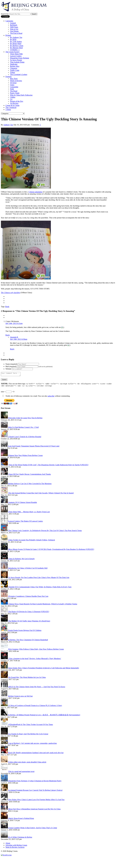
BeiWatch (13, 25)
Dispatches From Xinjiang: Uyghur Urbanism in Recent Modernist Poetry (34, 781)
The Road (13, 91)
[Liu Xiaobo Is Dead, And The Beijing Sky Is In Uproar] (4, 734)
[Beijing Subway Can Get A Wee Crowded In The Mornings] (4, 484)
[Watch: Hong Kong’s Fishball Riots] (4, 818)
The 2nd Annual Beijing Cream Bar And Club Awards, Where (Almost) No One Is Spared (41, 493)
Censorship (14, 87)
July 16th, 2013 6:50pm (18, 339)
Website (8, 369)
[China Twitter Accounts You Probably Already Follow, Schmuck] (4, 540)
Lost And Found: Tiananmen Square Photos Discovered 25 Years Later (33, 446)
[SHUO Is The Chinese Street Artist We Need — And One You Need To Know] (4, 687)
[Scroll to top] (6, 855)
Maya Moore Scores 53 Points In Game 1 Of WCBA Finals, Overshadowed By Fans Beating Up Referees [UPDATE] (51, 549)
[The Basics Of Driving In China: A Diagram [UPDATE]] (4, 612)
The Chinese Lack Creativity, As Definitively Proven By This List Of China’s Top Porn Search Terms (45, 530)
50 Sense (13, 83)
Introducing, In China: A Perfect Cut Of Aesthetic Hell (27, 568)
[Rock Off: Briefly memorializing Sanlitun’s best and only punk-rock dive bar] (4, 753)
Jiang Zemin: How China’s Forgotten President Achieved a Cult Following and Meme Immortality (43, 668)
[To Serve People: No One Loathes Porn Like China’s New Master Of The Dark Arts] (4, 577)
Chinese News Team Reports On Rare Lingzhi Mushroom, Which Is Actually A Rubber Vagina (42, 604)
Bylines (8, 35)
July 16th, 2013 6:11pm (14, 323)
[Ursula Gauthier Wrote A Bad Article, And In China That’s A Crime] (4, 828)
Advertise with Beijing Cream (16, 845)
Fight (12, 89)
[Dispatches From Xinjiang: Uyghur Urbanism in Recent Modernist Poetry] (4, 781)
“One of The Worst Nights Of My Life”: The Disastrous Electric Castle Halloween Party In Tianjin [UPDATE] (48, 465)
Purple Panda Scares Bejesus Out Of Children (24, 630)
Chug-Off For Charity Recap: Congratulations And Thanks (29, 474)
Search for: (5, 14)
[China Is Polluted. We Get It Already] (4, 559)
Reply (7, 335)
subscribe (51, 396)
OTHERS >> (15, 50)
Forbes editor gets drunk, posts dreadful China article (27, 762)
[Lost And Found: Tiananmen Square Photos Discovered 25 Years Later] (4, 446)
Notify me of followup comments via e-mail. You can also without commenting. (37, 396)
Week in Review (16, 81)
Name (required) (11, 364)
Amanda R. (14, 337)
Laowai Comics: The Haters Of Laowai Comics (25, 521)
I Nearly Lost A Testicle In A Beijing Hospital (24, 437)
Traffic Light (14, 70)
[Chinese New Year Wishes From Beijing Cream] (4, 455)
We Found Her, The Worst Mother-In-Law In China (27, 677)
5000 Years (14, 27)
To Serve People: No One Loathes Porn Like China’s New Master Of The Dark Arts (38, 577)
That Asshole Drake (17, 62)
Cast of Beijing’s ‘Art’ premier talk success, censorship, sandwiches (32, 743)
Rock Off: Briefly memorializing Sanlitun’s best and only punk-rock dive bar (36, 753)
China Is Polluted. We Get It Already (21, 559)
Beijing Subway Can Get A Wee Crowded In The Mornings (30, 484)
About (7, 843)
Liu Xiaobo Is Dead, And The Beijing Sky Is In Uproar (28, 734)
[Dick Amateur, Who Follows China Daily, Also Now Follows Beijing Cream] (4, 649)
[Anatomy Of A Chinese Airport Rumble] (4, 502)
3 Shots (8, 109)
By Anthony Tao (16, 37)
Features (8, 77)
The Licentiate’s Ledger (18, 74)
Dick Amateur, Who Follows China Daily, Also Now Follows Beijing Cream (36, 649)
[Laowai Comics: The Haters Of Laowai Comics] (4, 521)
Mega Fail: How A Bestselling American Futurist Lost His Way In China (34, 809)
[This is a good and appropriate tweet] (4, 771)
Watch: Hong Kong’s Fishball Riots (21, 818)
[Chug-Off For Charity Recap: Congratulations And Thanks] (4, 474)
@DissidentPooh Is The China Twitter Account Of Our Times (30, 724)
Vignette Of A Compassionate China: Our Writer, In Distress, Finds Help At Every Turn (39, 587)
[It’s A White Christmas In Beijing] (4, 837)
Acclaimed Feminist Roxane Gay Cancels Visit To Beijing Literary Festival (35, 790)
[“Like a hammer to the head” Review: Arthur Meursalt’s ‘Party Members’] (4, 658)
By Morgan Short (16, 48)
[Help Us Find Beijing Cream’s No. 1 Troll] (4, 427)
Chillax (12, 97)
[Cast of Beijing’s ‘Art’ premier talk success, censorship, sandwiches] (4, 743)
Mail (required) (10, 366)
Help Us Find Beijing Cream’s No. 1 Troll (23, 427)
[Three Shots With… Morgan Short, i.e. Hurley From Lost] (4, 512)
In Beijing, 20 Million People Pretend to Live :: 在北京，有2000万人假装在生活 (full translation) (44, 715)
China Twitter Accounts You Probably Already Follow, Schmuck (31, 540)
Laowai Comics (15, 56)
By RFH (13, 39)
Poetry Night (14, 93)
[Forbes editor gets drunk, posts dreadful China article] (4, 762)
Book (7, 307)
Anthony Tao (8, 125)
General (13, 23)
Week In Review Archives (14, 847)
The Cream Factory (12, 52)
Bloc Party (14, 79)
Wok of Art (14, 29)
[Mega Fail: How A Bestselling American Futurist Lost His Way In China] (4, 809)
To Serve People (16, 60)
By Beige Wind (15, 44)
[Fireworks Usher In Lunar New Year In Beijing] (4, 418)
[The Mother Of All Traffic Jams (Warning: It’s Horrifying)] (4, 621)
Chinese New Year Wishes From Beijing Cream (25, 455)
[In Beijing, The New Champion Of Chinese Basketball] (4, 640)
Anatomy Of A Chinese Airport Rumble (22, 502)
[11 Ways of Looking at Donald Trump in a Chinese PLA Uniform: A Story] (4, 705)
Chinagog (13, 68)
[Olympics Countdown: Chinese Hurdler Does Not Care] (4, 596)
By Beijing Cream (16, 46)
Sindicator (13, 64)
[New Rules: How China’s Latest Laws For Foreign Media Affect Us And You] (4, 800)
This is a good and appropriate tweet (21, 771)
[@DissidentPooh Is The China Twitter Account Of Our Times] (4, 724)
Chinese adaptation (35, 192)
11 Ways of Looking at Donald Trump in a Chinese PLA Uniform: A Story (35, 705)
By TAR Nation (16, 41)
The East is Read (16, 33)
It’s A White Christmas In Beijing (20, 837)
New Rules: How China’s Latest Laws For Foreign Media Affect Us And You (36, 800)
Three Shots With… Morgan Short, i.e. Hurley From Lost (29, 512)
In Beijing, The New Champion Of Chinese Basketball (28, 640)
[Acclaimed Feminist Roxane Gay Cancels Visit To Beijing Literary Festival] (4, 790)
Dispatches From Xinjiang (19, 58)
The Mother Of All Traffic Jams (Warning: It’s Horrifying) (29, 621)
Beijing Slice (14, 66)
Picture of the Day (16, 101)
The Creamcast (10, 107)
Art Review (14, 103)
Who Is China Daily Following (21, 95)
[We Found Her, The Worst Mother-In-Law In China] (4, 677)
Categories (9, 21)
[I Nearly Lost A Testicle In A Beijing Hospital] (4, 437)
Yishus (12, 72)
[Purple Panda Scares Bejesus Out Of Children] (4, 630)
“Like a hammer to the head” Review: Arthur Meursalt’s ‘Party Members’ (34, 658)
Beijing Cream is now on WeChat (20, 696)
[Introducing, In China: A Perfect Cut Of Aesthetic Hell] (4, 568)
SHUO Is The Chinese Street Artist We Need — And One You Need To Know (36, 687)
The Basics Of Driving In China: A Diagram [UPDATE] (28, 612)
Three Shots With (16, 54)
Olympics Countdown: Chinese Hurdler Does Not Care (28, 596)
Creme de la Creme (12, 105)
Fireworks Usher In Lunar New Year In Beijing (25, 418)
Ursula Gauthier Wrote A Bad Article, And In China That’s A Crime (32, 828)
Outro (12, 85)
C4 (11, 99)
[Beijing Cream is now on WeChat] (4, 696)
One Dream (14, 31)
